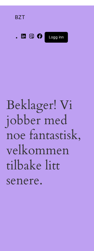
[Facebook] (40, 37)
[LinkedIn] (23, 37)
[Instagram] (31, 37)
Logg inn (56, 37)
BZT (20, 17)
